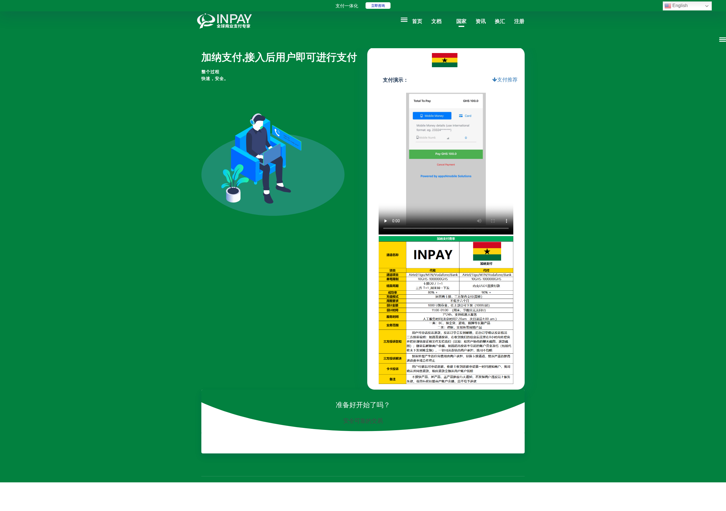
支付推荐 (507, 79)
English (679, 5)
